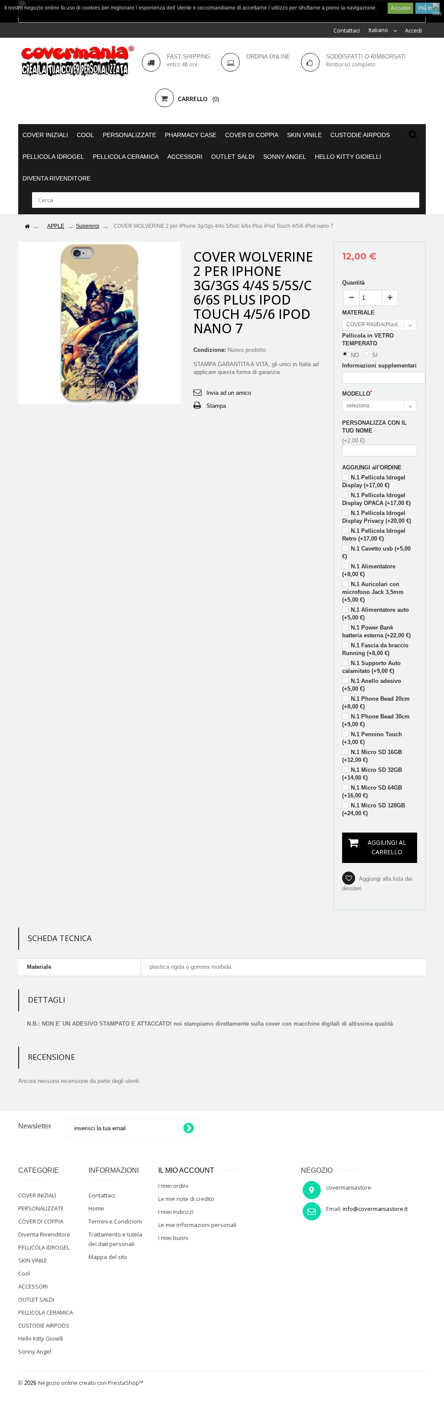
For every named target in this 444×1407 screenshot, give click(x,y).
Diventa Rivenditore (57, 178)
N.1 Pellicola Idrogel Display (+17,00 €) (373, 481)
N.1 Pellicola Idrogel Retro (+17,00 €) (373, 535)
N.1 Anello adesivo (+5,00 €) (371, 685)
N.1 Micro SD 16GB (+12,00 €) (372, 756)
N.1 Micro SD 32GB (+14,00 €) (372, 774)
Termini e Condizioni (115, 1221)
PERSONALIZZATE (129, 134)
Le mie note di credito (186, 1199)
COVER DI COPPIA (251, 134)
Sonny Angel (284, 156)
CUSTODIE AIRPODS (360, 134)
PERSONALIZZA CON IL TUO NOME (374, 427)
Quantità (353, 282)
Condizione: (209, 350)
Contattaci (346, 30)
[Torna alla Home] (27, 226)
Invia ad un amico (228, 393)
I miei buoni (173, 1238)
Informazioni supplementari (379, 365)
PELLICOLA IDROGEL (53, 156)
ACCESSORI (184, 156)
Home (96, 1208)
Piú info (427, 8)
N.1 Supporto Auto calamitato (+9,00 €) (371, 667)
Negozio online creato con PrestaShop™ (91, 1383)
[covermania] (76, 61)
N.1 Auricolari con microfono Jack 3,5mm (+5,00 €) (373, 592)
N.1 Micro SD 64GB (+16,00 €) (372, 791)
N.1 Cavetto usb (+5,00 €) (376, 552)
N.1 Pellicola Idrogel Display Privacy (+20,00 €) (376, 517)
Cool (85, 134)
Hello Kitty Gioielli (348, 156)
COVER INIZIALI (45, 134)
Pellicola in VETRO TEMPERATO (368, 339)
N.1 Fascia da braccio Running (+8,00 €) (375, 649)
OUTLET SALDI (233, 156)
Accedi (413, 30)
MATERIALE (359, 312)
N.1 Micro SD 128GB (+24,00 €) (373, 809)
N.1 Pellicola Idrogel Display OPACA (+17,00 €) (376, 499)
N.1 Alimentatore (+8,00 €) (368, 570)
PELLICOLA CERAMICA (126, 156)
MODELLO (357, 393)
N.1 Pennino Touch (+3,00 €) (372, 738)
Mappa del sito (107, 1257)
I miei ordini (173, 1186)
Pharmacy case (190, 134)
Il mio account (186, 1170)
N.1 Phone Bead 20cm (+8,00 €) (376, 702)
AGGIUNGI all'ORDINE (372, 467)
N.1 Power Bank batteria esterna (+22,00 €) (376, 631)
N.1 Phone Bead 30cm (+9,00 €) (376, 720)
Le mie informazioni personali (197, 1225)
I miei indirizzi (175, 1212)
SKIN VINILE (304, 134)
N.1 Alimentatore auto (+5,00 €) (375, 614)
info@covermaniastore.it (375, 1209)
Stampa (216, 406)
